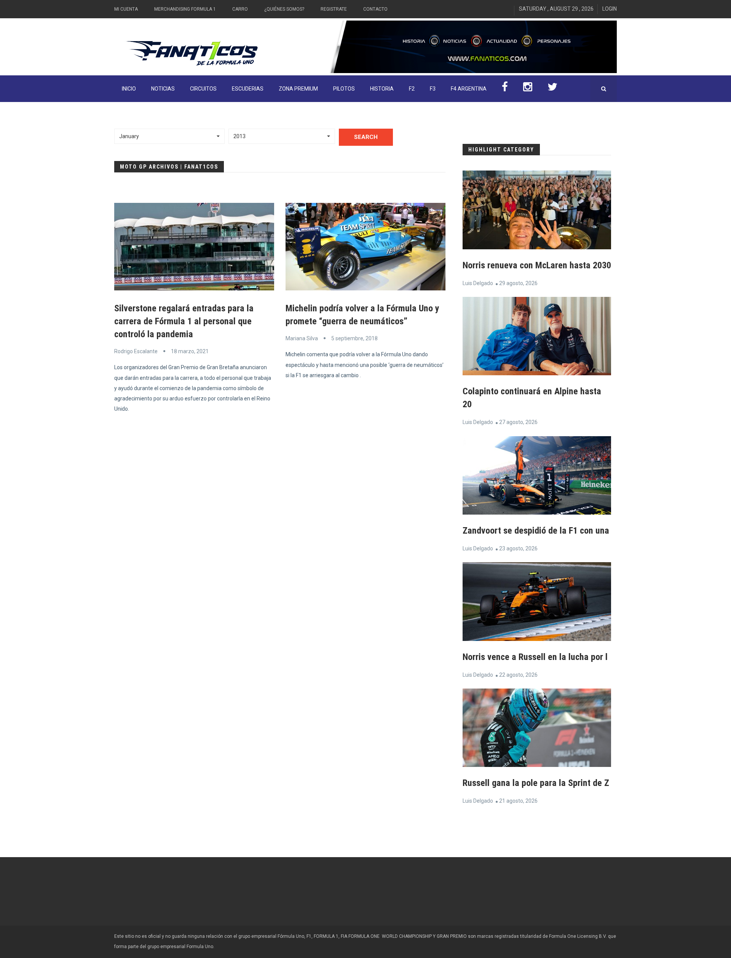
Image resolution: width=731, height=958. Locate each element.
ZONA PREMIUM (298, 89)
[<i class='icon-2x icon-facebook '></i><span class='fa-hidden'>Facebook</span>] (505, 88)
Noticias (163, 89)
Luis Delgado (478, 283)
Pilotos (344, 89)
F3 (433, 89)
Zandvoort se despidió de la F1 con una (536, 530)
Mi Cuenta (126, 9)
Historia (382, 89)
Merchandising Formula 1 (185, 9)
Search (366, 137)
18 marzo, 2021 (190, 351)
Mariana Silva (302, 338)
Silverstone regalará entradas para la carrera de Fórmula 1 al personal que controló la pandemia (184, 321)
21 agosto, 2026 (518, 801)
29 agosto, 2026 (518, 283)
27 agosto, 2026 (518, 422)
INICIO (129, 89)
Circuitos (203, 89)
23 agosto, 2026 (518, 548)
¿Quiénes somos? (284, 9)
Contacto (375, 9)
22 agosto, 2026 (518, 675)
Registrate (334, 9)
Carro (240, 9)
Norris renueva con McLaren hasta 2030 (537, 265)
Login (609, 9)
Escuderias (247, 89)
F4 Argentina (469, 89)
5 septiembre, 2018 (354, 338)
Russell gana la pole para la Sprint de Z (536, 783)
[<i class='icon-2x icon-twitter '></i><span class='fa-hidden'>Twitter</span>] (552, 88)
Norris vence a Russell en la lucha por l (535, 657)
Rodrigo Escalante (136, 351)
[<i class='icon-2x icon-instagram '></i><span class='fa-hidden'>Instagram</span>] (528, 88)
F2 (412, 89)
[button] (169, 136)
